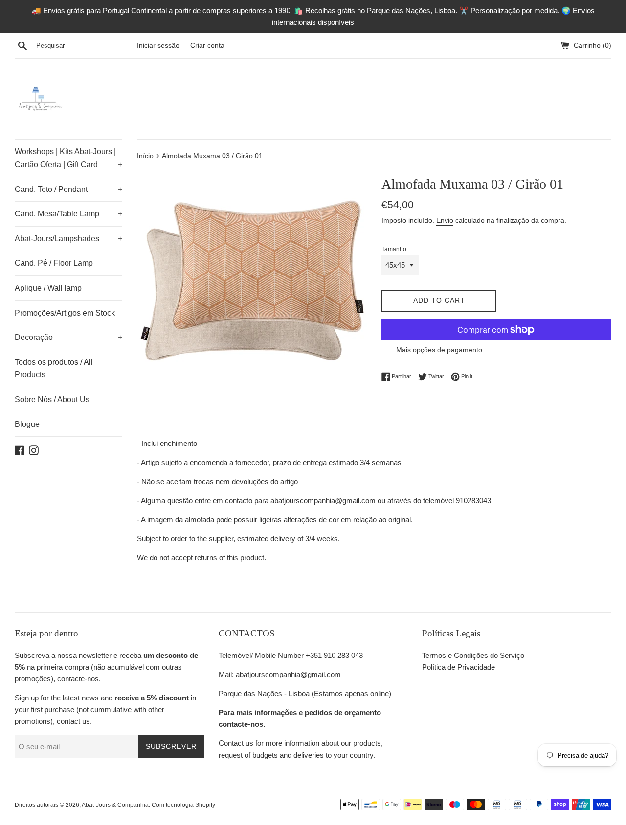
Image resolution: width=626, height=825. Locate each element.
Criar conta (207, 45)
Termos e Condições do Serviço (473, 655)
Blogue (27, 424)
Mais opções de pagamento (439, 350)
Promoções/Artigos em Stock (65, 313)
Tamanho (393, 249)
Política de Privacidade (458, 667)
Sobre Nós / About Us (52, 399)
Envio (444, 220)
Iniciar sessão (158, 45)
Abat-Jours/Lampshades (68, 238)
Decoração (68, 337)
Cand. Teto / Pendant (68, 189)
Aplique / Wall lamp (48, 288)
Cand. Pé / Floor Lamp (54, 263)
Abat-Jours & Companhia (115, 805)
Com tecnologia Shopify (183, 805)
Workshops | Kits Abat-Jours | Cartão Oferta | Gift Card (68, 158)
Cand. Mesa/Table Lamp (68, 214)
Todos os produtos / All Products (54, 368)
